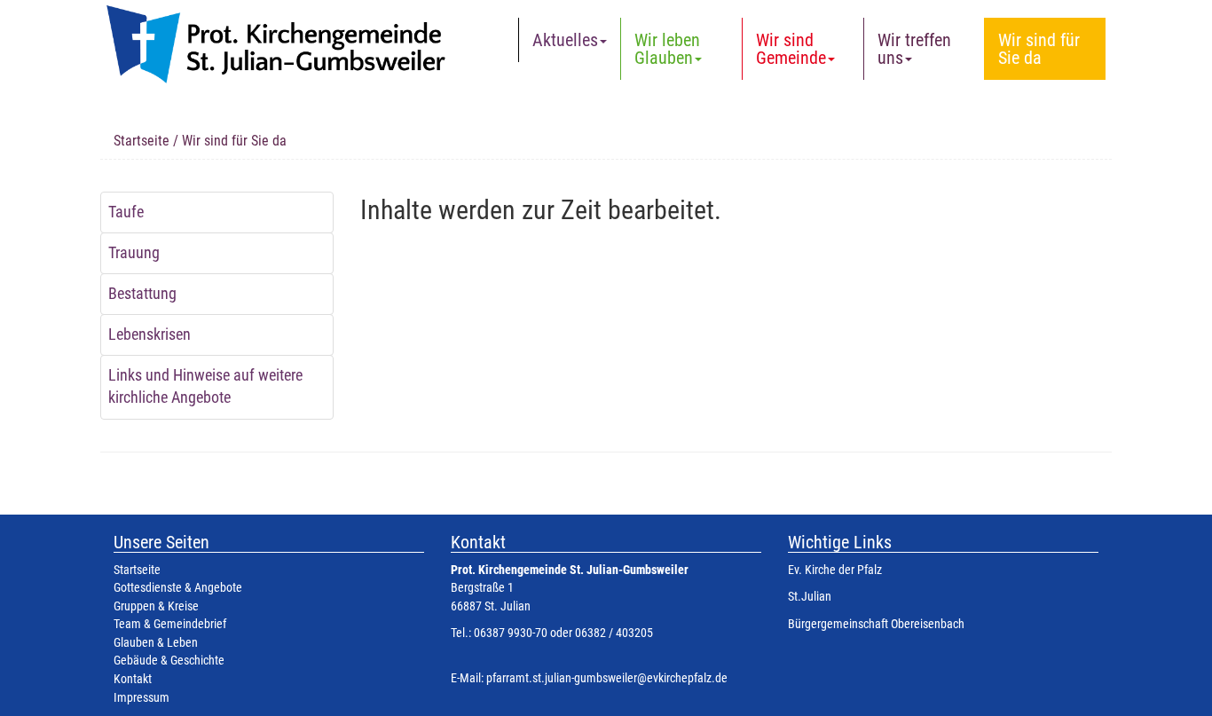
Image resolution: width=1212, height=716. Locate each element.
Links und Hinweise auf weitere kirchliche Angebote (205, 386)
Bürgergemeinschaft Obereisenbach (876, 624)
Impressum (141, 697)
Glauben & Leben (156, 642)
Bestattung (142, 294)
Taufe (126, 212)
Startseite (141, 140)
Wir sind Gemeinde (791, 48)
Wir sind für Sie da (1039, 48)
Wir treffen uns (914, 48)
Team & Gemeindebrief (170, 624)
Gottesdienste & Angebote (178, 587)
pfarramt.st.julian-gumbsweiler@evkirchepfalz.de (607, 678)
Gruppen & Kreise (156, 606)
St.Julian (809, 596)
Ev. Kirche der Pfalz (835, 570)
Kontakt (133, 679)
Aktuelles (565, 40)
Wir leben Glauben (667, 48)
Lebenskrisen (149, 334)
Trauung (134, 253)
